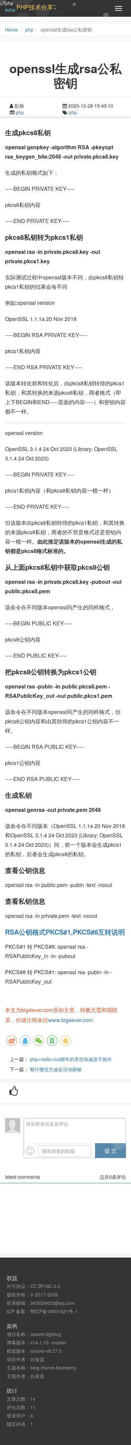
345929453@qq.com (52, 1302)
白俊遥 (37, 1359)
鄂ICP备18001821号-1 (54, 1311)
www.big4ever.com (70, 1020)
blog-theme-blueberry (53, 1367)
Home (11, 29)
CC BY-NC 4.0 (45, 1286)
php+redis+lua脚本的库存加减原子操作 (71, 1059)
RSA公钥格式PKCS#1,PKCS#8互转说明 (65, 932)
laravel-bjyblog (45, 1334)
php (29, 29)
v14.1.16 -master (48, 1342)
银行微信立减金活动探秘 (56, 1069)
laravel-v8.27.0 (46, 1350)
